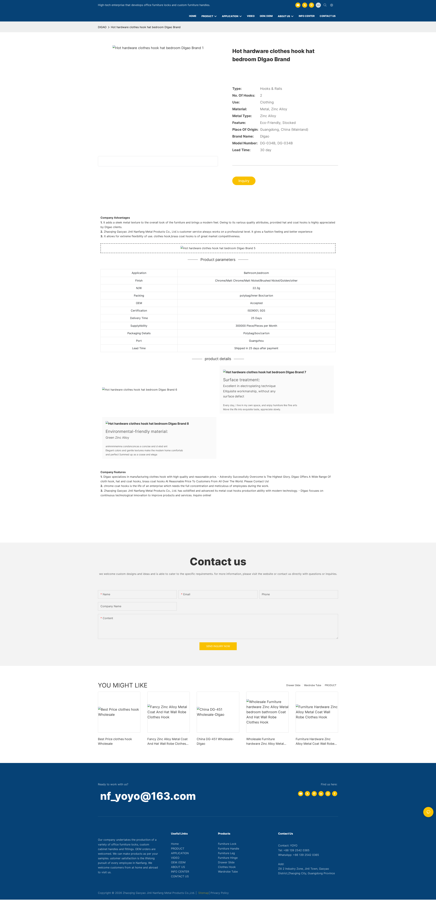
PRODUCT (330, 685)
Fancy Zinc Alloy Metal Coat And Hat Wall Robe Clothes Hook (167, 741)
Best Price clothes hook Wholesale (115, 741)
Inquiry (243, 181)
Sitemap (203, 893)
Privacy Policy (220, 893)
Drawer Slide (293, 685)
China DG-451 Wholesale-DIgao (215, 741)
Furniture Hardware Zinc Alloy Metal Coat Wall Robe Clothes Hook (315, 741)
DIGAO (102, 27)
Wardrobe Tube (312, 685)
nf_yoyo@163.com (148, 796)
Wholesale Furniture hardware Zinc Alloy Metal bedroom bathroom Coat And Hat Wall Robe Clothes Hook (265, 741)
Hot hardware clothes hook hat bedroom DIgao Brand (146, 27)
